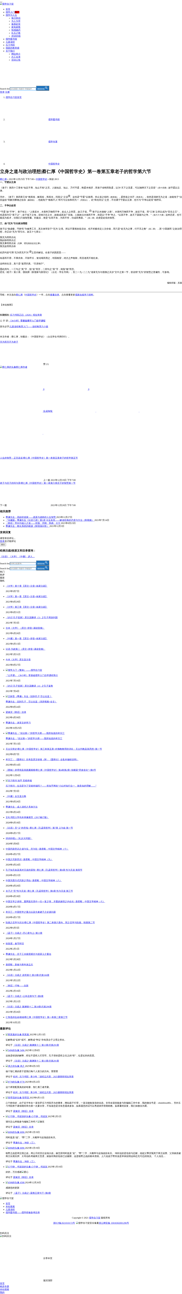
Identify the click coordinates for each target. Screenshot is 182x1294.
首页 (8, 9)
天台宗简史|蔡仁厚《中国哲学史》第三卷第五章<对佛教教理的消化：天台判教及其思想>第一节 (54, 749)
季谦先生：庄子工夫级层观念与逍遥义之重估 (28, 954)
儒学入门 (10, 12)
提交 (3, 544)
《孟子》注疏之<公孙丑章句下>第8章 (25, 996)
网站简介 (15, 54)
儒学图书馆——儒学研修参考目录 (23, 1212)
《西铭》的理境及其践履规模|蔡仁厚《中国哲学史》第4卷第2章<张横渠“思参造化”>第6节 (51, 770)
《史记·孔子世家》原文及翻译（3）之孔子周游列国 (32, 617)
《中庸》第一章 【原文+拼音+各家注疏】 (26, 638)
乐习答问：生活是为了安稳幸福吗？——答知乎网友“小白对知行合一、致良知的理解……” (51, 786)
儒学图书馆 (11, 39)
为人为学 (15, 21)
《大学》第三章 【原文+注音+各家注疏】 (26, 607)
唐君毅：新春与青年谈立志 (19, 964)
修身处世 (15, 24)
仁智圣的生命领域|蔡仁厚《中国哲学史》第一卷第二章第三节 (37, 1017)
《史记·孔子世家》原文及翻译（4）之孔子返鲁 (29, 686)
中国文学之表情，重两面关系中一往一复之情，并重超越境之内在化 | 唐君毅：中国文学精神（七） (55, 901)
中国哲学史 (41, 179)
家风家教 (15, 27)
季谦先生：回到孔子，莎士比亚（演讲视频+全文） (31, 701)
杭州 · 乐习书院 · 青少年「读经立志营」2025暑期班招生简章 (43, 1076)
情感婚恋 (15, 30)
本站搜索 (10, 1206)
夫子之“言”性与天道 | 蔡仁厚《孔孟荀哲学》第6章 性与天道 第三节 (39, 891)
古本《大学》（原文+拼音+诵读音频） (25, 628)
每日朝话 (15, 18)
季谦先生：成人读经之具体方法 (22, 807)
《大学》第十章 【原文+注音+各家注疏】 (26, 586)
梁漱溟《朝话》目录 (16, 712)
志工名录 (15, 57)
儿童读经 (10, 42)
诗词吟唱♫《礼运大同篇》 (19, 838)
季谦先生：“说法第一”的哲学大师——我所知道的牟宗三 (34, 738)
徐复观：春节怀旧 (15, 943)
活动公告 (15, 60)
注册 (7, 92)
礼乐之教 (15, 33)
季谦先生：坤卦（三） (24, 1142)
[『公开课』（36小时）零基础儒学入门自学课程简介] (24, 670)
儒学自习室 (94, 1218)
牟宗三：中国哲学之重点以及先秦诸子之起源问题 (31, 912)
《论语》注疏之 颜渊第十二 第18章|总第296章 (29, 1006)
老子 (16, 342)
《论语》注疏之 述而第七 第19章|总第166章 (27, 975)
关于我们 (10, 51)
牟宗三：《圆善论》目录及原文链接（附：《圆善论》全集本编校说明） (42, 759)
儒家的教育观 (12, 48)
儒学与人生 (11, 15)
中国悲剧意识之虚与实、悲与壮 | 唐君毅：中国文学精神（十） (37, 849)
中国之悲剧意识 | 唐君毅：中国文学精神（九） (29, 859)
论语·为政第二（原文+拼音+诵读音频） (25, 649)
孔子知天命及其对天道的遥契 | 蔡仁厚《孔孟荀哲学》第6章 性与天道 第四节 (44, 870)
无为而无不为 (7, 342)
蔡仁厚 (3, 179)
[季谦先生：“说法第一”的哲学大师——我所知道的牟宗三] (35, 733)
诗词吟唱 (15, 36)
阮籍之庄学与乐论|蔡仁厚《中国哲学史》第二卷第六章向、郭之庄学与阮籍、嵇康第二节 (50, 922)
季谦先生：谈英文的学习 (18, 722)
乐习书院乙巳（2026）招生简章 (26, 315)
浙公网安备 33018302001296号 (114, 1223)
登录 (2, 92)
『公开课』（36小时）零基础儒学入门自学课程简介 (32, 675)
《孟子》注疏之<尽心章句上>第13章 (24, 933)
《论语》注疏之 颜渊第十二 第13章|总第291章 (36, 1045)
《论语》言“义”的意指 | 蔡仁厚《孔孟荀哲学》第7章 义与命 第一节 (39, 828)
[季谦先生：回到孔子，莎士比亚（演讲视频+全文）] (29, 696)
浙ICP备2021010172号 (64, 1223)
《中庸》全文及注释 (16, 796)
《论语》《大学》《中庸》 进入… (17, 556)
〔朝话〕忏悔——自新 (17, 985)
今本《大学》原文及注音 (18, 659)
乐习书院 (10, 45)
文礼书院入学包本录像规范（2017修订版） (27, 817)
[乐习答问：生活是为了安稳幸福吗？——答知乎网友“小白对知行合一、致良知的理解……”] (19, 780)
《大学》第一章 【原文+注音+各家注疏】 (26, 596)
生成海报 (48, 411)
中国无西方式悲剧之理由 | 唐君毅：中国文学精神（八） (34, 880)
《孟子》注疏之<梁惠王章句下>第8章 (32, 1193)
